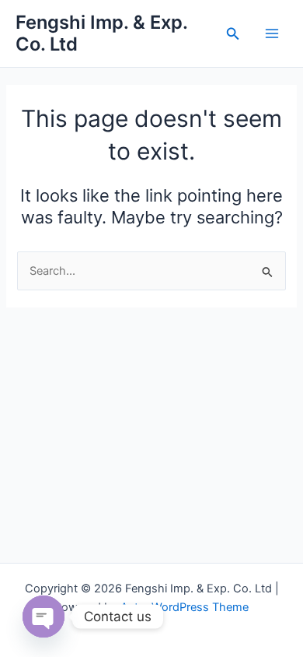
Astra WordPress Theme (184, 607)
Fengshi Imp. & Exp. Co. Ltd (101, 33)
